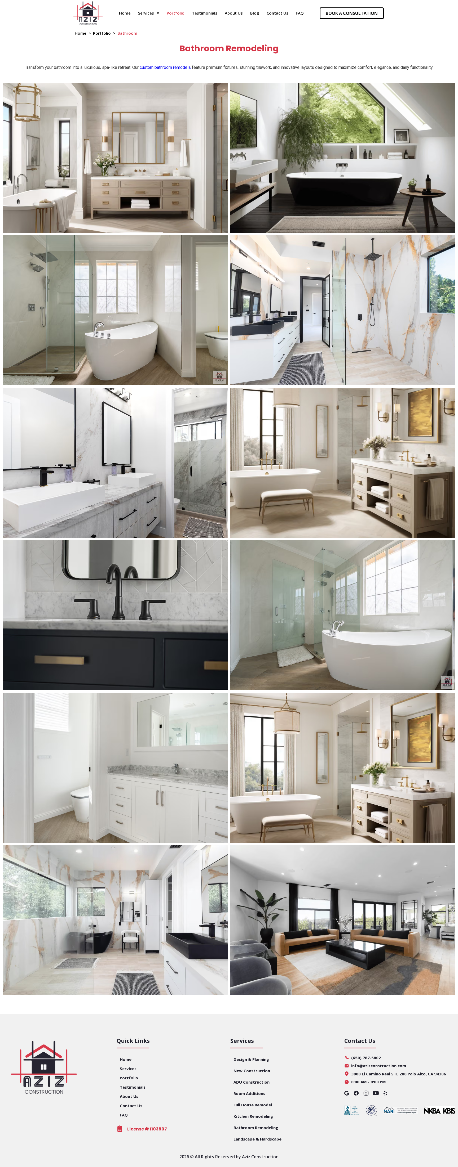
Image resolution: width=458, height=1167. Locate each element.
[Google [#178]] (346, 1094)
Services (128, 1068)
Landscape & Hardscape (257, 1139)
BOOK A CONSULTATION (352, 13)
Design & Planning (251, 1059)
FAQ (300, 13)
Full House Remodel (253, 1104)
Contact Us (277, 13)
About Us (234, 13)
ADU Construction (252, 1082)
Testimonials (204, 13)
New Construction (252, 1070)
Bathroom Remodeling (256, 1127)
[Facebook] (356, 1094)
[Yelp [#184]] (385, 1094)
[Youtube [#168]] (376, 1094)
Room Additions (249, 1093)
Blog (254, 13)
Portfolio (175, 13)
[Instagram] (366, 1094)
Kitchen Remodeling (253, 1116)
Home (125, 13)
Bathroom (127, 33)
